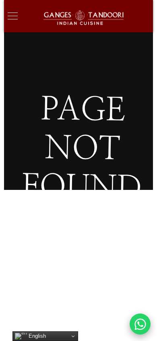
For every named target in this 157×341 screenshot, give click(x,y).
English (36, 336)
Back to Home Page (82, 240)
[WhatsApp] (140, 324)
